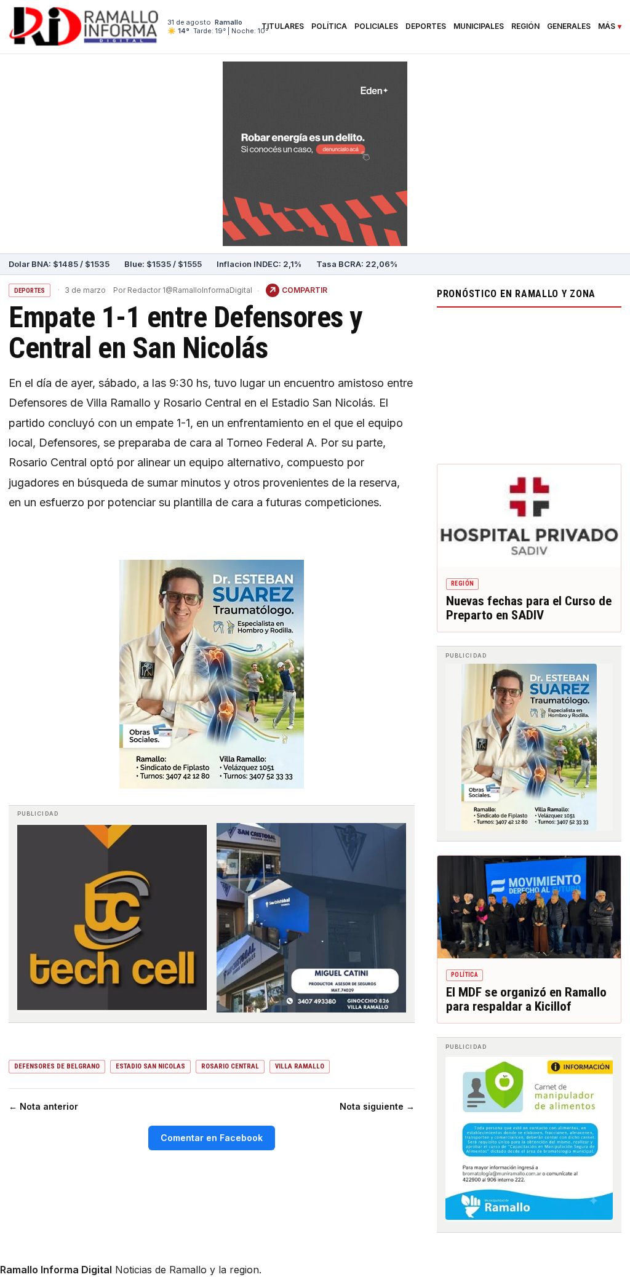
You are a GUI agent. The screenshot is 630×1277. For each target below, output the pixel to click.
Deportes (425, 26)
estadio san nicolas (150, 1066)
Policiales (376, 26)
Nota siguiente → (377, 1106)
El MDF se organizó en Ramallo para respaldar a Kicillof (526, 999)
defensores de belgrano (57, 1066)
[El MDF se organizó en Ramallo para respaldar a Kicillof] (529, 907)
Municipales (478, 26)
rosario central (230, 1066)
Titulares (282, 26)
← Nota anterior (43, 1106)
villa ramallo (299, 1066)
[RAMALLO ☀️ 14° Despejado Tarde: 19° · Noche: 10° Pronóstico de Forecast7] (529, 382)
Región (525, 26)
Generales (569, 26)
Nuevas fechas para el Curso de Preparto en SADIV (529, 608)
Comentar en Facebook (212, 1137)
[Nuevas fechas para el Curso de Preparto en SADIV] (529, 516)
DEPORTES (29, 291)
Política (329, 26)
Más (606, 26)
